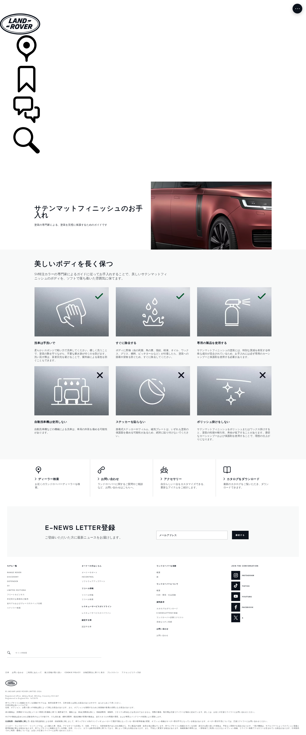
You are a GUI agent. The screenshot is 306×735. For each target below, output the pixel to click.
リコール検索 (88, 599)
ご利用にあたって (34, 672)
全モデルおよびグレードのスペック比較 (24, 603)
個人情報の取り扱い (53, 672)
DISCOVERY (13, 576)
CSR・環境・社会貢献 (166, 594)
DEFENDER (12, 581)
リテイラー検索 (14, 607)
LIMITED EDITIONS (16, 589)
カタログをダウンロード (167, 608)
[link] (153, 50)
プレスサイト (113, 672)
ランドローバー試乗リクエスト (170, 617)
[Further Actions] (297, 9)
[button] (153, 1)
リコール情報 (88, 594)
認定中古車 (87, 626)
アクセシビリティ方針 (131, 672)
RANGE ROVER (14, 572)
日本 (7, 672)
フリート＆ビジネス (16, 594)
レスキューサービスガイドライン (96, 612)
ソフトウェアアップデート (93, 581)
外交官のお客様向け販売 (18, 598)
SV (8, 585)
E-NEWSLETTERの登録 (167, 612)
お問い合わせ (162, 635)
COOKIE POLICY (73, 672)
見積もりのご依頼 (164, 621)
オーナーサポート (89, 572)
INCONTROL (88, 576)
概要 (158, 572)
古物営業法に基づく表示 (94, 672)
